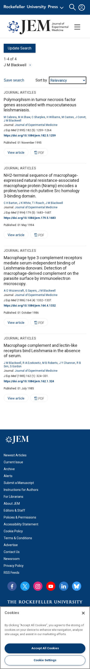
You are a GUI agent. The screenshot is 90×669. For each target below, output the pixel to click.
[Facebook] (12, 586)
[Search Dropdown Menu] (72, 7)
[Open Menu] (34, 7)
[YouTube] (50, 586)
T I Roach (38, 203)
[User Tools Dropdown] (81, 7)
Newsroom (12, 559)
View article (14, 153)
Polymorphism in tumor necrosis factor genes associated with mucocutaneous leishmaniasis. (40, 104)
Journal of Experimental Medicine (36, 125)
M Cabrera (10, 117)
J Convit (80, 117)
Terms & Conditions (18, 538)
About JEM (12, 503)
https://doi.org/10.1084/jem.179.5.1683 (30, 218)
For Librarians (13, 496)
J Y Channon (67, 363)
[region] (45, 637)
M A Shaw (24, 117)
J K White (25, 203)
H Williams (53, 117)
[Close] (30, 65)
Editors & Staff (14, 510)
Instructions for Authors (21, 490)
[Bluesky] (76, 586)
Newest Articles (15, 455)
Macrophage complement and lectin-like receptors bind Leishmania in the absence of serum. (42, 350)
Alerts (8, 476)
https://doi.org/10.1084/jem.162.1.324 (29, 381)
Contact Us (12, 552)
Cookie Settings (45, 660)
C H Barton (10, 203)
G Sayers (31, 290)
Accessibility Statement (21, 524)
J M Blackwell (12, 120)
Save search (14, 80)
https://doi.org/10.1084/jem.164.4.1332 (30, 305)
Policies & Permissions (20, 517)
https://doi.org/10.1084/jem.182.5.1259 (30, 135)
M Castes (68, 117)
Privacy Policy (14, 566)
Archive (9, 469)
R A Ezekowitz (32, 363)
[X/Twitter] (25, 586)
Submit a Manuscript (19, 483)
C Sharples (38, 117)
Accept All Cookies (45, 648)
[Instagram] (37, 586)
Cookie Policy (13, 531)
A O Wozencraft (14, 290)
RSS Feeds (11, 572)
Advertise (11, 545)
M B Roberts (50, 363)
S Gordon (15, 366)
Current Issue (13, 462)
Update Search (17, 49)
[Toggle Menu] (77, 27)
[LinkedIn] (63, 586)
